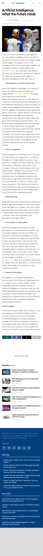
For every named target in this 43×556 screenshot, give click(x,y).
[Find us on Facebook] (4, 448)
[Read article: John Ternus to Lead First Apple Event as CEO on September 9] (6, 399)
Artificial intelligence (22, 94)
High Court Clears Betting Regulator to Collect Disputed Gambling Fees (18, 523)
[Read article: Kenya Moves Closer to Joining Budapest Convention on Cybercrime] (6, 372)
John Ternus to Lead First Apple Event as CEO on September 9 (26, 398)
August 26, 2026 (17, 410)
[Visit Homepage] (18, 3)
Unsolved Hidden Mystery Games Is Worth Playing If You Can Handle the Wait (22, 487)
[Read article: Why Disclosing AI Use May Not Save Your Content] (6, 381)
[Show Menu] (3, 3)
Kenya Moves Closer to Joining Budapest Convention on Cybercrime (25, 371)
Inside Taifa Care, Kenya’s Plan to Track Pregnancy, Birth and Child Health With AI (20, 500)
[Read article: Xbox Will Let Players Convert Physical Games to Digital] (6, 390)
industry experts (8, 71)
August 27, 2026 (17, 374)
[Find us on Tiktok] (29, 448)
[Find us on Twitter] (9, 448)
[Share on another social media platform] (36, 337)
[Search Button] (40, 3)
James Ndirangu (14, 20)
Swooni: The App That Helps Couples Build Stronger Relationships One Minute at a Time (22, 476)
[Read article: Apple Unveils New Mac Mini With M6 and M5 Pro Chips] (6, 417)
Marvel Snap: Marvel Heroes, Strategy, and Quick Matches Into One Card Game (21, 471)
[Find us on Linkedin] (24, 448)
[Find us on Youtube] (19, 448)
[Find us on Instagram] (14, 448)
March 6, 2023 (28, 20)
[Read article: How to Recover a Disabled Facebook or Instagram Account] (6, 408)
